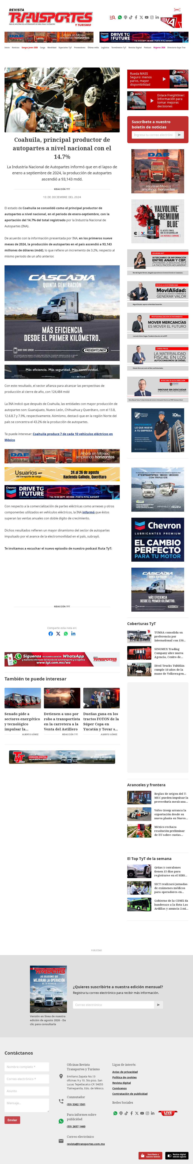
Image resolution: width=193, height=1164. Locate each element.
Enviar (12, 1120)
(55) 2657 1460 (76, 1126)
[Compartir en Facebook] (50, 633)
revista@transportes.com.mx (86, 1144)
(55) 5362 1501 (76, 1104)
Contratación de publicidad (130, 1094)
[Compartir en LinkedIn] (73, 633)
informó (88, 512)
